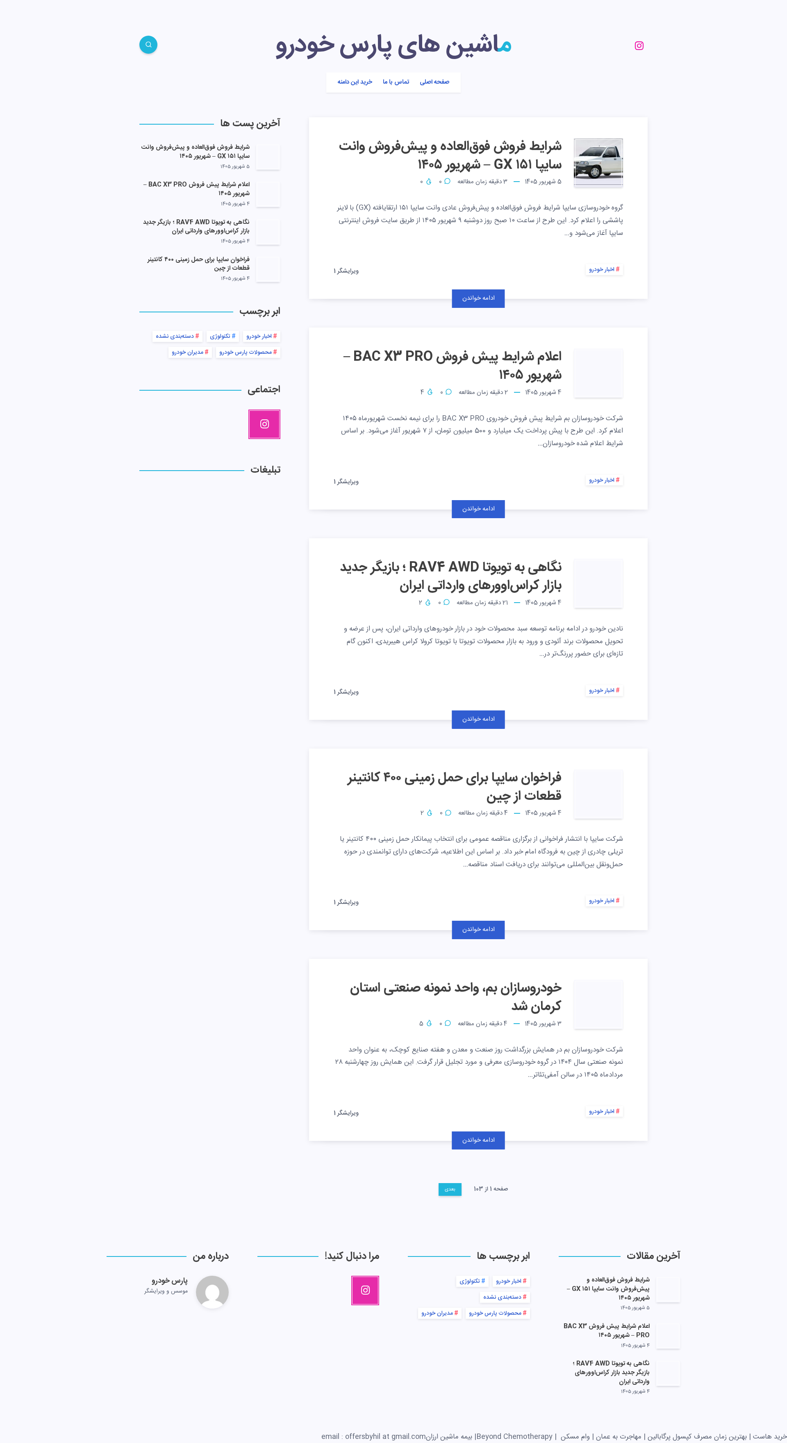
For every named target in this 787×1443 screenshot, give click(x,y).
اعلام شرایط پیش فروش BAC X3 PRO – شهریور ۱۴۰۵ (452, 366)
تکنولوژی (220, 336)
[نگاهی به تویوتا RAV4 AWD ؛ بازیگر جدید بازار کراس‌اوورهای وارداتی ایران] (268, 231)
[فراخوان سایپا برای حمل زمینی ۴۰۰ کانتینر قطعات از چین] (268, 269)
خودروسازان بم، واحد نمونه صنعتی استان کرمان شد (456, 997)
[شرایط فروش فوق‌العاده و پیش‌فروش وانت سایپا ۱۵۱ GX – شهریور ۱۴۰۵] (268, 156)
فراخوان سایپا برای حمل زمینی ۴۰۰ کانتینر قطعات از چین (455, 787)
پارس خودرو (170, 1281)
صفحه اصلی (434, 82)
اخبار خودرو (601, 270)
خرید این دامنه (355, 82)
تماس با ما (396, 82)
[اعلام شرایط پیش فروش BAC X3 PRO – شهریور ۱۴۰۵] (268, 194)
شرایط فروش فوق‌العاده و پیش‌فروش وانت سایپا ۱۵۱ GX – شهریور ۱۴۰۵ (450, 156)
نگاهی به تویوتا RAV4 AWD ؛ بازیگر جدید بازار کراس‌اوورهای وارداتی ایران (451, 577)
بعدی (450, 1189)
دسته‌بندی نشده (175, 336)
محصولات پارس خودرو (245, 352)
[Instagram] (639, 46)
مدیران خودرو (187, 352)
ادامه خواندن (478, 298)
